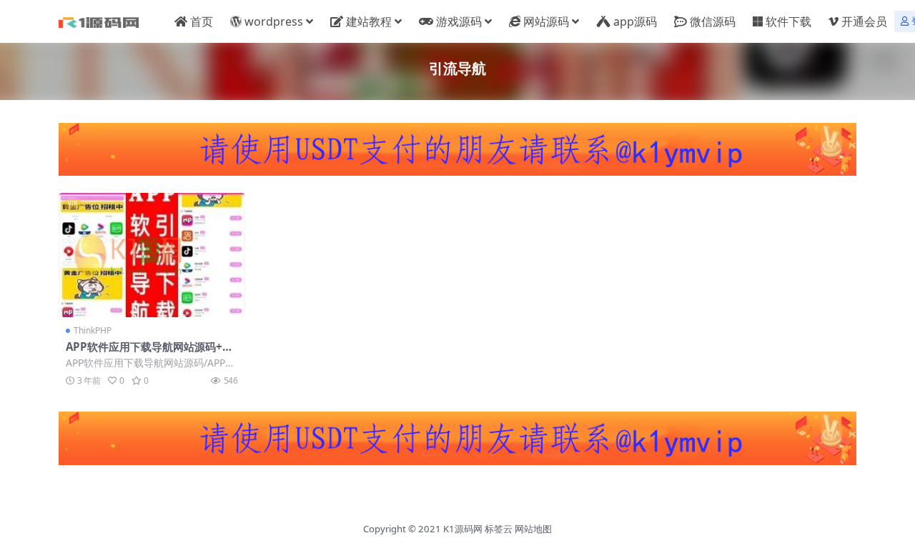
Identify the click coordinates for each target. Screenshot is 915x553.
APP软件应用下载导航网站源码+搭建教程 (149, 353)
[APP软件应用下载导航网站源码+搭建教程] (152, 255)
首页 (201, 21)
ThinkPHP (93, 330)
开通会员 (864, 21)
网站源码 (546, 21)
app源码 (635, 21)
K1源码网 (463, 528)
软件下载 (788, 21)
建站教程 (369, 21)
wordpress (273, 21)
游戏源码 (459, 21)
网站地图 (533, 528)
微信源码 (713, 21)
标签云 (499, 528)
